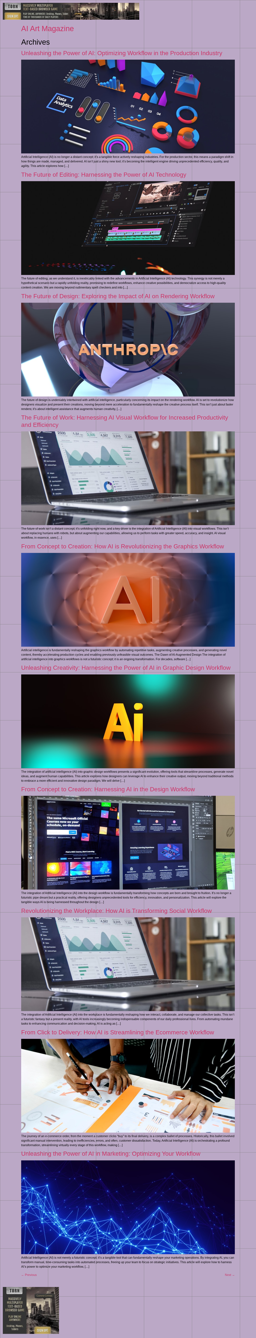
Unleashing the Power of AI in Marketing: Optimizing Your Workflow (110, 1153)
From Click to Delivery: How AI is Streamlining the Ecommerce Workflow (117, 1032)
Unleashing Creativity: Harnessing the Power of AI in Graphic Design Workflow (126, 667)
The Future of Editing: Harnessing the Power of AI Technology (103, 174)
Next (230, 1274)
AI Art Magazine (47, 28)
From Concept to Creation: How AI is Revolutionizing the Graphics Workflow (122, 546)
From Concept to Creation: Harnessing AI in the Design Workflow (108, 789)
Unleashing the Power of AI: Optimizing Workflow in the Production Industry (121, 53)
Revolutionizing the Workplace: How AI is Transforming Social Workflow (116, 910)
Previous (29, 1274)
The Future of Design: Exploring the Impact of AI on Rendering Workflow (118, 296)
